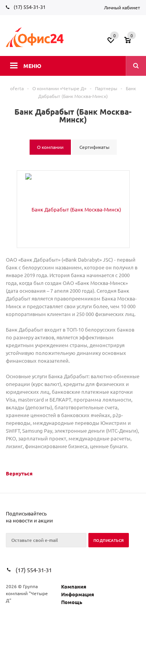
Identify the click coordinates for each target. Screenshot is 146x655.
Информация (77, 594)
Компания (73, 586)
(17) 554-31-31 (30, 6)
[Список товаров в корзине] (133, 42)
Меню (32, 65)
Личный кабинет (122, 7)
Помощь (71, 602)
